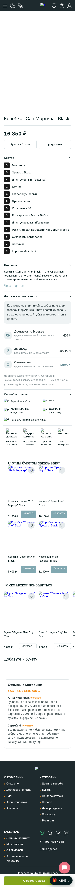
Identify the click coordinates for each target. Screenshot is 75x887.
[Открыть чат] (64, 867)
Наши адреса (48, 848)
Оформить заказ (34, 880)
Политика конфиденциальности (37, 872)
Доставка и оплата (18, 789)
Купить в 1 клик (20, 144)
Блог (9, 795)
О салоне (12, 783)
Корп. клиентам (16, 802)
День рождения (52, 808)
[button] (42, 101)
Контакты (12, 808)
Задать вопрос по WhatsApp (17, 858)
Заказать (28, 513)
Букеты (46, 789)
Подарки (47, 802)
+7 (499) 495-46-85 (52, 841)
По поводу (49, 814)
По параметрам (52, 795)
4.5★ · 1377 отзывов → (24, 691)
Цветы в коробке (53, 783)
